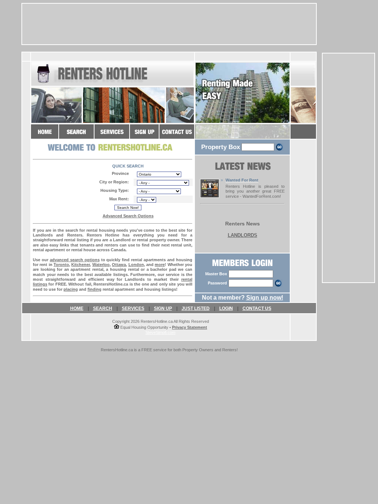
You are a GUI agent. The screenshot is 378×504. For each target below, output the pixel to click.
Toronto (61, 264)
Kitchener (80, 264)
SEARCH (102, 308)
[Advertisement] (348, 168)
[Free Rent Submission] (209, 196)
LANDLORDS (242, 235)
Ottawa (119, 264)
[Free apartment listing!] (144, 135)
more (160, 264)
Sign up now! (264, 297)
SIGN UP (163, 308)
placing (70, 289)
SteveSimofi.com (160, 332)
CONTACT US (257, 308)
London (136, 264)
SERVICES (133, 308)
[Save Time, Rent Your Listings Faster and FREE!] (111, 135)
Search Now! (128, 208)
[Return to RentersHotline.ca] (45, 135)
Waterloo (101, 264)
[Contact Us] (176, 135)
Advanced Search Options (128, 216)
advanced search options (75, 260)
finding (94, 289)
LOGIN (226, 308)
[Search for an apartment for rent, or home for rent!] (76, 135)
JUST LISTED (196, 308)
